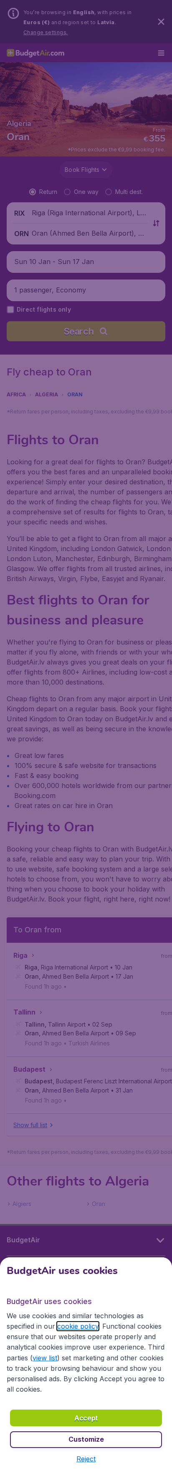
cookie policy (78, 1326)
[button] (86, 1459)
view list (45, 1358)
